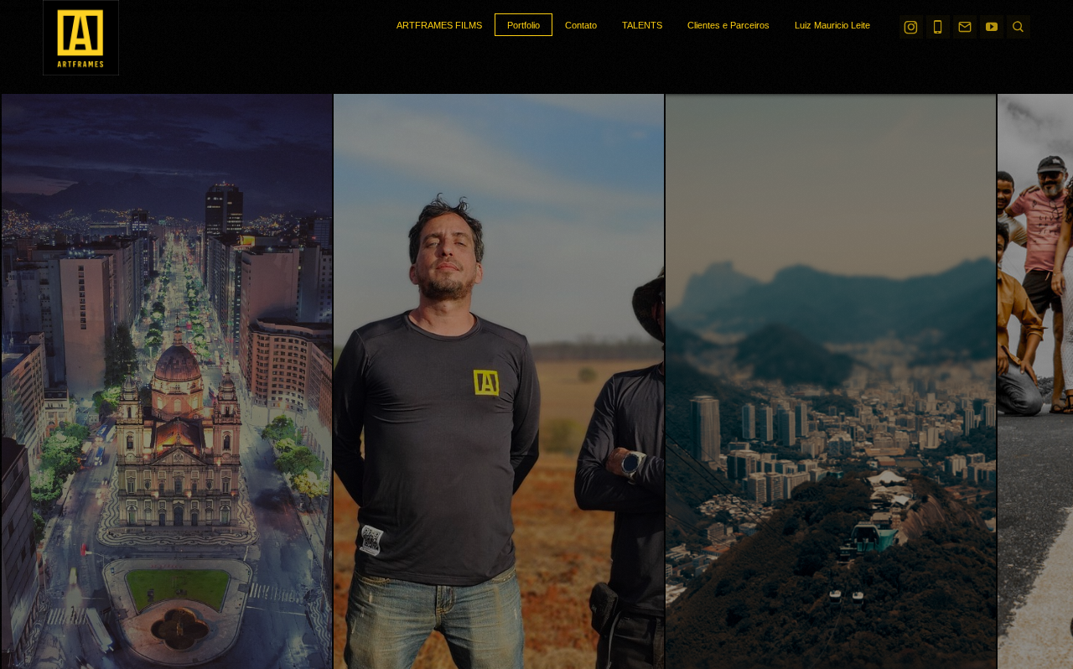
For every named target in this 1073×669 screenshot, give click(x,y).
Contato (581, 25)
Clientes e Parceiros (728, 25)
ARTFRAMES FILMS (439, 25)
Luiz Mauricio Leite (832, 25)
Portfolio (523, 25)
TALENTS (642, 25)
